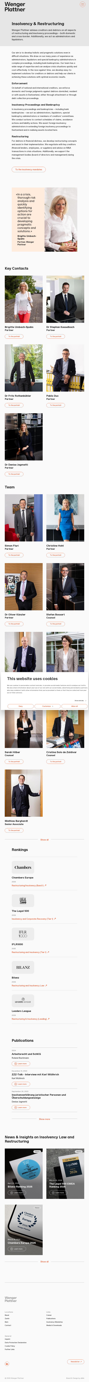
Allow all (74, 706)
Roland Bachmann (20, 1058)
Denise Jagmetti (19, 1101)
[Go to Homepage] (15, 6)
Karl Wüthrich (18, 1078)
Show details (79, 700)
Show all (44, 839)
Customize (46, 706)
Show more (44, 1119)
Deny (21, 706)
